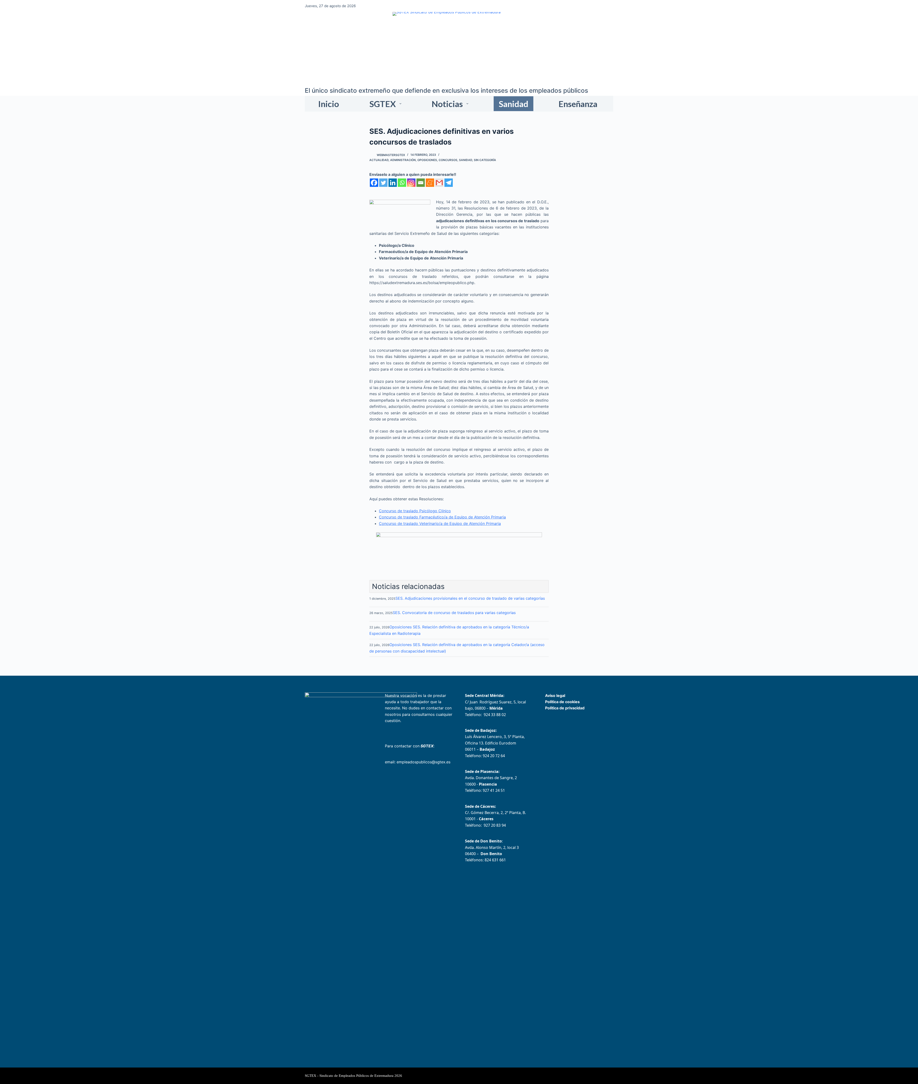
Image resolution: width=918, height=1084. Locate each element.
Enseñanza (577, 104)
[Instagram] (411, 182)
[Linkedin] (392, 182)
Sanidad (513, 104)
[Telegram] (448, 182)
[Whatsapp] (402, 182)
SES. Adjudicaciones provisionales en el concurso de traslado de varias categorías (470, 598)
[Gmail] (439, 182)
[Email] (420, 182)
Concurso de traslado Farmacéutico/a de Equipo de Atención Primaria (442, 517)
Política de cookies (562, 701)
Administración (403, 160)
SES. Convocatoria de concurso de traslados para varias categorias (454, 612)
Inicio (328, 104)
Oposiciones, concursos (437, 160)
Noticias (447, 104)
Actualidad (378, 160)
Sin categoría (485, 160)
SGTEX (382, 104)
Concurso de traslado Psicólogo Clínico (415, 510)
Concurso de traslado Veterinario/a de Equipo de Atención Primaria (440, 523)
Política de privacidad (565, 708)
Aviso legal (555, 695)
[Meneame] (430, 182)
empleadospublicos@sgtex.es (423, 762)
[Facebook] (374, 182)
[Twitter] (383, 182)
